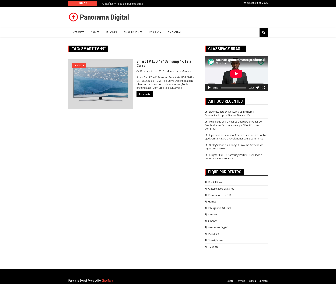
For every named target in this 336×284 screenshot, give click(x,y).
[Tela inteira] (263, 87)
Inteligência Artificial (219, 208)
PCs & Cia (155, 32)
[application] (236, 73)
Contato (263, 280)
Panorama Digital (218, 227)
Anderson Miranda (180, 71)
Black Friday (215, 182)
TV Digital (174, 32)
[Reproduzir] (209, 87)
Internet (78, 32)
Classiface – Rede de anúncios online (122, 3)
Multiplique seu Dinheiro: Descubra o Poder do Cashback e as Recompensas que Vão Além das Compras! (233, 125)
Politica (252, 280)
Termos (240, 280)
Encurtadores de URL (220, 195)
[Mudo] (257, 87)
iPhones (111, 32)
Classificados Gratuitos (221, 188)
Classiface (107, 280)
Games (95, 32)
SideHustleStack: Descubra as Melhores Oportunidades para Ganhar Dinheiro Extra (229, 113)
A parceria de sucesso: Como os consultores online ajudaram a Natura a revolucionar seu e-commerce (236, 136)
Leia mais (144, 94)
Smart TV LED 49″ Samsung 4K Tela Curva (163, 63)
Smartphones (133, 32)
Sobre (230, 280)
